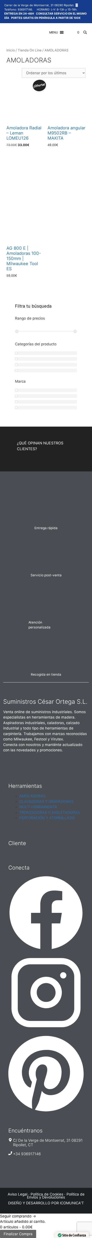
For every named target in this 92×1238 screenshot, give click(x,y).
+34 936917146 (27, 1154)
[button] (53, 32)
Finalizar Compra (18, 1234)
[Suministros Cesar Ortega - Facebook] (46, 949)
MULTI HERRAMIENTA (38, 807)
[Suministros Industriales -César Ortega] (11, 33)
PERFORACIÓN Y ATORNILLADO (47, 818)
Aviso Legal (17, 1194)
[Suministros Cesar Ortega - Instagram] (46, 1029)
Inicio (10, 50)
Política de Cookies (47, 1194)
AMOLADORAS (32, 796)
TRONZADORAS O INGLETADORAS (49, 812)
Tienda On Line (30, 50)
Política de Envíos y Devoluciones (56, 1195)
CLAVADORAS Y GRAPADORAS (46, 801)
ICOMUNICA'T (72, 1203)
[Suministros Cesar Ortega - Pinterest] (46, 1111)
